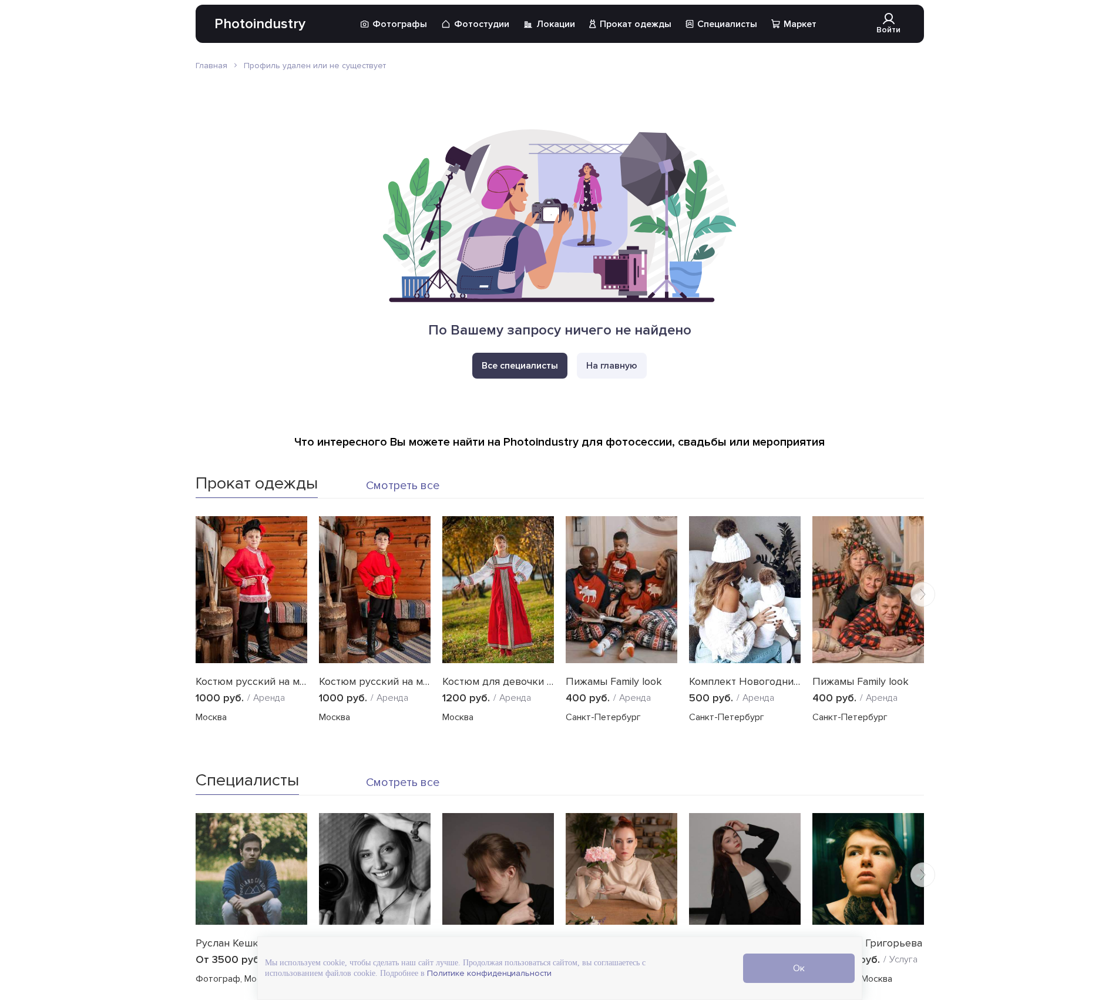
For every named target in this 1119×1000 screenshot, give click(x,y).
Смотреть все (402, 486)
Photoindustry (259, 23)
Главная (211, 66)
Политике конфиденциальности (488, 973)
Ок (799, 968)
